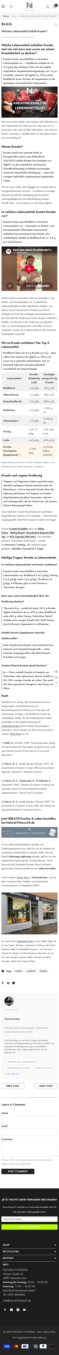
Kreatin (31, 187)
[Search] (11, 6)
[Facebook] (2, 982)
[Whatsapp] (13, 982)
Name (4, 1113)
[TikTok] (18, 1310)
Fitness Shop (22, 877)
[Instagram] (11, 1310)
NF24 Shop (15, 734)
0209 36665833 (16, 1294)
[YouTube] (24, 1310)
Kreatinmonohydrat (10, 726)
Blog (14, 16)
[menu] (3, 6)
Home (6, 16)
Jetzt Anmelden (29, 1227)
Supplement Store (25, 941)
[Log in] (47, 6)
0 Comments (30, 37)
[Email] (8, 982)
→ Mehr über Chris (11, 1074)
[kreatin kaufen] (29, 832)
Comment (6, 1139)
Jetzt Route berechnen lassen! (19, 1290)
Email (4, 1126)
